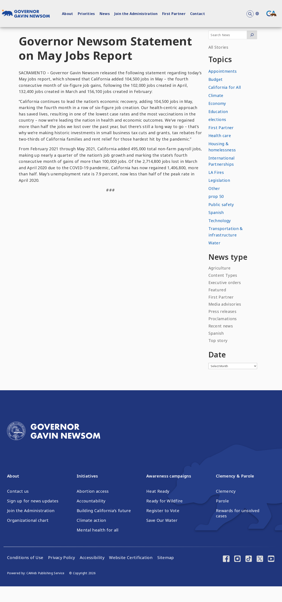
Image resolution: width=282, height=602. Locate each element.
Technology (219, 220)
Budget (215, 79)
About (67, 13)
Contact (197, 13)
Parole (222, 501)
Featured (217, 289)
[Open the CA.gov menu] (271, 13)
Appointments (222, 71)
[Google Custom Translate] (257, 13)
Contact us (18, 491)
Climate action (91, 520)
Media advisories (224, 304)
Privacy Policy (61, 557)
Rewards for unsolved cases (237, 513)
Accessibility (92, 557)
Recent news (220, 326)
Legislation (219, 180)
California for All (224, 87)
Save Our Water (161, 520)
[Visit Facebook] (226, 559)
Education (218, 111)
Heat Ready (157, 491)
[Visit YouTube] (271, 559)
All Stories (218, 47)
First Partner (174, 13)
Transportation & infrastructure (225, 232)
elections (217, 119)
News (105, 13)
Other (214, 188)
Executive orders (224, 282)
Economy (217, 103)
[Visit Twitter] (260, 559)
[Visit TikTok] (248, 559)
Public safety (221, 204)
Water (214, 242)
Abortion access (93, 491)
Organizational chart (27, 520)
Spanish (216, 212)
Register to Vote (162, 510)
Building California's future (104, 510)
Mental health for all (98, 530)
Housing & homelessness (222, 147)
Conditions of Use (25, 557)
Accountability (91, 501)
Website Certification (130, 557)
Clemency (226, 491)
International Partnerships (221, 161)
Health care (219, 135)
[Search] (252, 34)
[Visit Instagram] (237, 559)
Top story (218, 340)
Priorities (86, 13)
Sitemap (165, 557)
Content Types (222, 275)
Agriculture (219, 268)
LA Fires (216, 172)
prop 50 (216, 196)
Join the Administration (136, 13)
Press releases (222, 311)
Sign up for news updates (33, 501)
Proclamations (222, 318)
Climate (215, 95)
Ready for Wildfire (164, 501)
